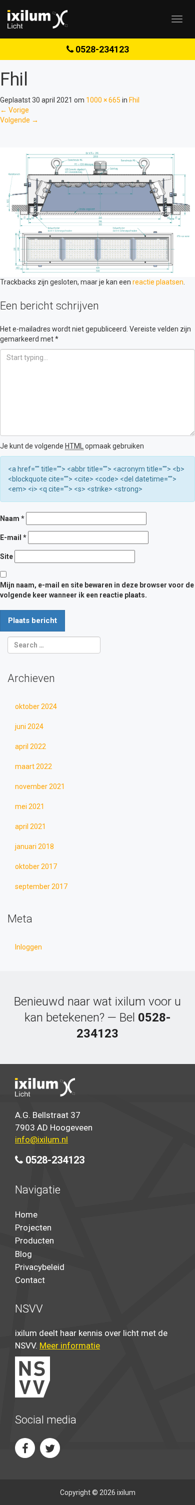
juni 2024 (29, 726)
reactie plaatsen (158, 282)
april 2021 (30, 826)
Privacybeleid (39, 1267)
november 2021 (40, 786)
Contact (30, 1280)
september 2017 (41, 886)
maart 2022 (33, 766)
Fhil (134, 100)
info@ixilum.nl (41, 1139)
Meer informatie (70, 1345)
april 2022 (30, 746)
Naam (12, 518)
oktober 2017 (36, 866)
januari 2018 (34, 846)
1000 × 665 (103, 100)
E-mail (13, 538)
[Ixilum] (38, 19)
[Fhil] (97, 212)
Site (6, 556)
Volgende (19, 120)
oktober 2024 (36, 706)
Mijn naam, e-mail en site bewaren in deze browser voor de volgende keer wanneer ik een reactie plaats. (97, 590)
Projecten (33, 1227)
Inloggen (28, 947)
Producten (34, 1241)
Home (26, 1215)
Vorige (14, 110)
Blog (23, 1254)
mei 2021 (29, 806)
